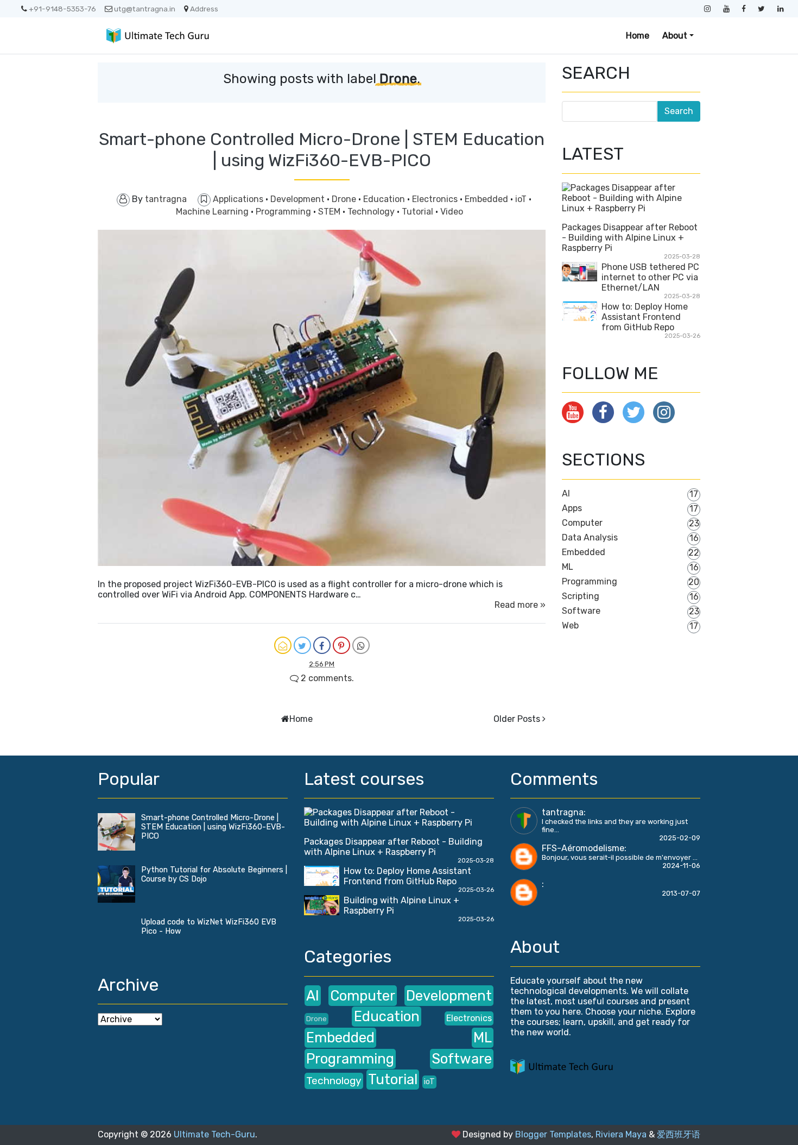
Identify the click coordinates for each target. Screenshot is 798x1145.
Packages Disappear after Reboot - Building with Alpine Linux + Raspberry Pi (630, 237)
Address (204, 8)
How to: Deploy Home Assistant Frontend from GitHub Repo (644, 316)
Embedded (487, 199)
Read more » (520, 605)
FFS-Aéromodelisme (583, 848)
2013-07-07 (681, 893)
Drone (345, 199)
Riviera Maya (621, 1134)
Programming (284, 211)
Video (451, 211)
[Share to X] (302, 645)
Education (385, 199)
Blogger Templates (553, 1134)
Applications (239, 199)
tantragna (563, 812)
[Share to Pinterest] (341, 645)
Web (570, 625)
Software (581, 611)
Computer (582, 523)
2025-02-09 (679, 838)
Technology (372, 211)
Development (298, 199)
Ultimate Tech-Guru (214, 1134)
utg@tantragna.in (144, 8)
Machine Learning (213, 211)
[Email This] (283, 645)
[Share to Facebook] (322, 645)
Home (637, 35)
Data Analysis (590, 537)
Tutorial (418, 211)
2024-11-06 (681, 865)
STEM (330, 211)
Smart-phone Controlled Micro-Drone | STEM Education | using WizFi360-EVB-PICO (321, 149)
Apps (572, 508)
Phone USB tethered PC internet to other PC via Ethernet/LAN (650, 277)
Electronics (436, 199)
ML (567, 567)
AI (566, 493)
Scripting (580, 596)
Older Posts (516, 719)
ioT (522, 199)
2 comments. (326, 678)
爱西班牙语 (678, 1134)
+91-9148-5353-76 (62, 8)
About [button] (674, 35)
